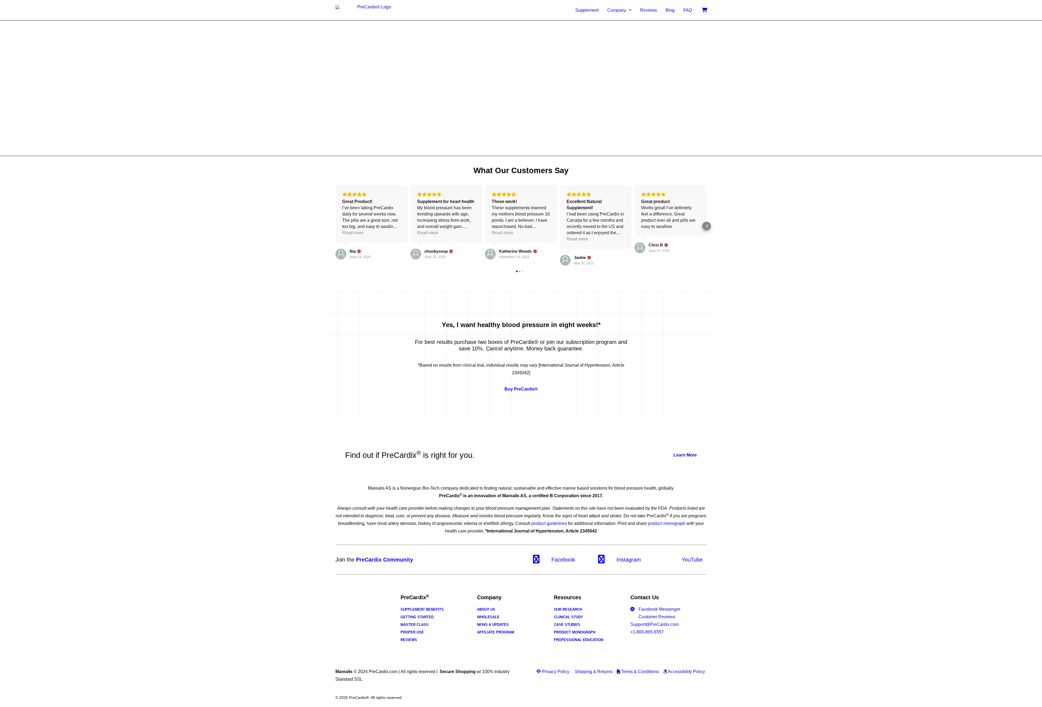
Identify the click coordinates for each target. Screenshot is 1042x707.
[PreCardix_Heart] (358, 614)
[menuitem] (586, 10)
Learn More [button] (685, 455)
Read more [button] (353, 232)
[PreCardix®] (371, 10)
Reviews (648, 10)
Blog (670, 10)
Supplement (587, 10)
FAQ (687, 10)
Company (616, 10)
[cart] (704, 10)
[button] (335, 226)
